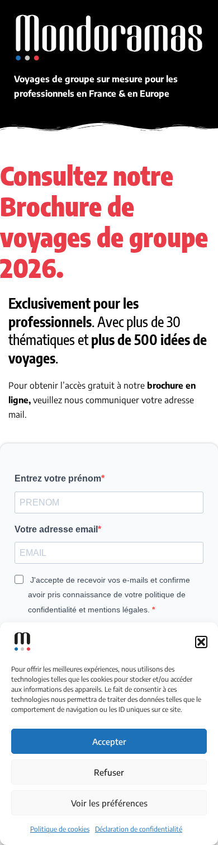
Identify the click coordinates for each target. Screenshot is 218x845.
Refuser (109, 772)
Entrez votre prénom (58, 478)
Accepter (109, 742)
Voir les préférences (109, 803)
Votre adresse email (56, 529)
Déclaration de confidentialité (138, 829)
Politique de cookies (59, 829)
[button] (201, 642)
